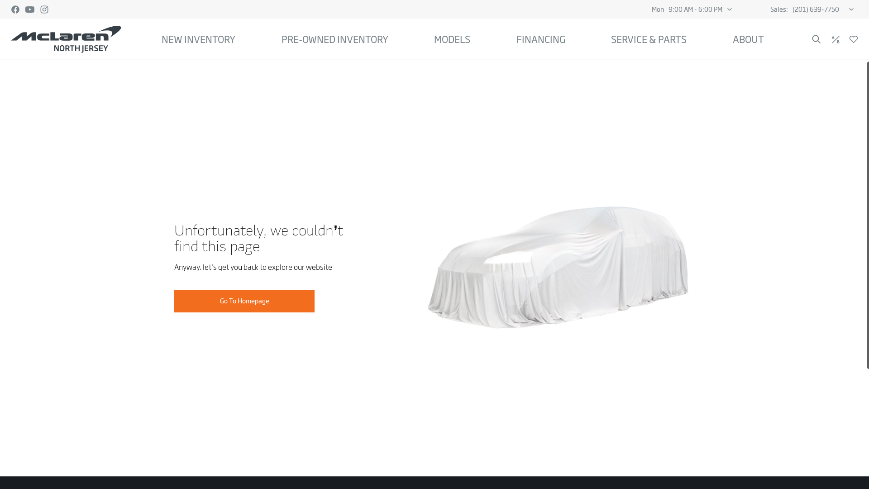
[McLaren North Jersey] (66, 39)
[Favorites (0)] (853, 39)
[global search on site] (816, 39)
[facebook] (15, 9)
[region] (434, 274)
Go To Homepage (244, 301)
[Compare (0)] (835, 39)
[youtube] (29, 9)
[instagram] (44, 9)
